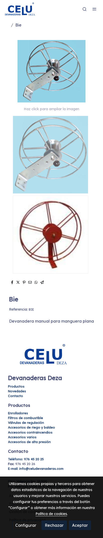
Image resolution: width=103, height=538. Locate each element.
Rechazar (54, 525)
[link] (20, 8)
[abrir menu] (94, 9)
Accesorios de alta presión (29, 442)
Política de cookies (51, 514)
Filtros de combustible (25, 418)
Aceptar (80, 525)
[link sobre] (51, 357)
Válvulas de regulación (26, 423)
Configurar (25, 525)
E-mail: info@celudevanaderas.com (36, 469)
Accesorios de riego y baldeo (31, 427)
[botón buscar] (84, 9)
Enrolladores (18, 413)
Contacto (15, 396)
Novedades (17, 391)
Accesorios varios (22, 437)
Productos (16, 386)
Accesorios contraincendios (30, 432)
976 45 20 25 (26, 459)
